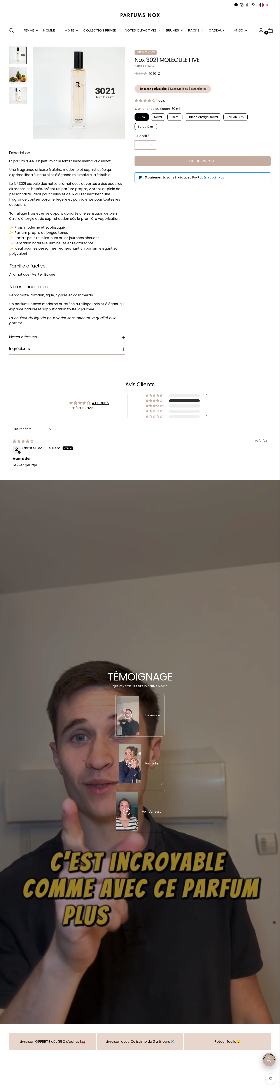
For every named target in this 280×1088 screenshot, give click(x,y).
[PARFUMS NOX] (140, 15)
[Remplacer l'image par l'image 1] (18, 55)
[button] (145, 100)
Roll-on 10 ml (235, 117)
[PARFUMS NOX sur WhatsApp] (253, 5)
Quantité (142, 135)
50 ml (158, 117)
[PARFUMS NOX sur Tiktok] (247, 5)
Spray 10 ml (146, 126)
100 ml (175, 117)
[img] (23, 441)
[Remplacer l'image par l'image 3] (18, 95)
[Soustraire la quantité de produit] (139, 145)
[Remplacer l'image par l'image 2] (18, 75)
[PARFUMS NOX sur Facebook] (236, 5)
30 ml (141, 117)
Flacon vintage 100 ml (203, 117)
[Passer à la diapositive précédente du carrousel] (257, 1076)
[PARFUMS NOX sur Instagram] (242, 5)
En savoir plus (214, 177)
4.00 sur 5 (100, 403)
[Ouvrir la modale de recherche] (11, 30)
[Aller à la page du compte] (259, 30)
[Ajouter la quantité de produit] (152, 145)
